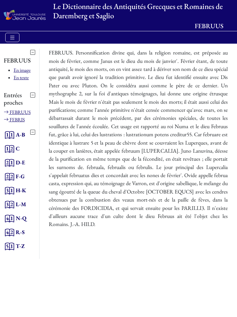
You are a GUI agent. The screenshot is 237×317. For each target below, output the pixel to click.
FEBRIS (17, 119)
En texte (21, 77)
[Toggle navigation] (12, 37)
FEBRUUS (20, 112)
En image (22, 70)
